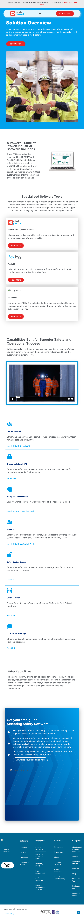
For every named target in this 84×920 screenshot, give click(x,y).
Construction (59, 847)
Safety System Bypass (16, 562)
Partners (75, 869)
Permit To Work (14, 431)
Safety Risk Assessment (17, 496)
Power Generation (58, 870)
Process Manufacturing (59, 878)
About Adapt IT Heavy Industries (77, 849)
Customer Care (76, 887)
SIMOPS (10, 529)
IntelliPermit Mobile (24, 863)
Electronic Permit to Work (39, 856)
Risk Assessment (40, 872)
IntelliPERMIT (25, 847)
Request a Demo (76, 894)
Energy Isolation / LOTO (17, 464)
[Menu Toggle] (40, 13)
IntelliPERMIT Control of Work (20, 511)
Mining (56, 857)
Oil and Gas (58, 852)
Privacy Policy (9, 914)
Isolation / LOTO (39, 865)
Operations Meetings (16, 633)
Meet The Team (76, 880)
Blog (74, 874)
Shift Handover (13, 598)
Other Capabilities (19, 671)
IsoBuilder (11, 479)
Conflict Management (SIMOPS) (40, 887)
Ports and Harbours (57, 863)
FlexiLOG (11, 580)
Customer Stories (76, 863)
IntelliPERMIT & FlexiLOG (18, 446)
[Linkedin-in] (78, 912)
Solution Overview (39, 848)
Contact (75, 856)
